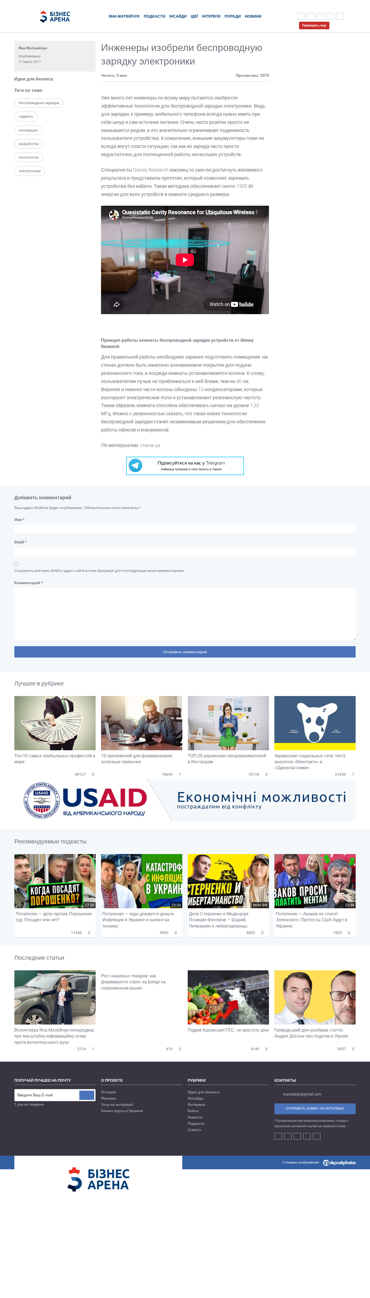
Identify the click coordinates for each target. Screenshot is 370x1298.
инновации (28, 130)
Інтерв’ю (211, 16)
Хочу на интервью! (117, 1104)
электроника (30, 171)
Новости (195, 1117)
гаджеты (26, 116)
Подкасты (196, 1123)
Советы (194, 1130)
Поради (233, 16)
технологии (29, 157)
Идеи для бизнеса (33, 79)
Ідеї (194, 16)
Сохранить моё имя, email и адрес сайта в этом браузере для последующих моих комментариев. (99, 570)
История (108, 1092)
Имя (19, 519)
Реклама (108, 1098)
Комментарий (28, 583)
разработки (29, 143)
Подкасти (154, 16)
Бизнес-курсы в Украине (122, 1111)
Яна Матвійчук (124, 16)
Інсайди (178, 16)
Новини (253, 16)
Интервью (196, 1104)
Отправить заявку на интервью (315, 1108)
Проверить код (314, 25)
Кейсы (193, 1111)
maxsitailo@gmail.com (302, 1094)
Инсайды (196, 1098)
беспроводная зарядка (39, 103)
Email (20, 542)
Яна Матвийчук (32, 48)
